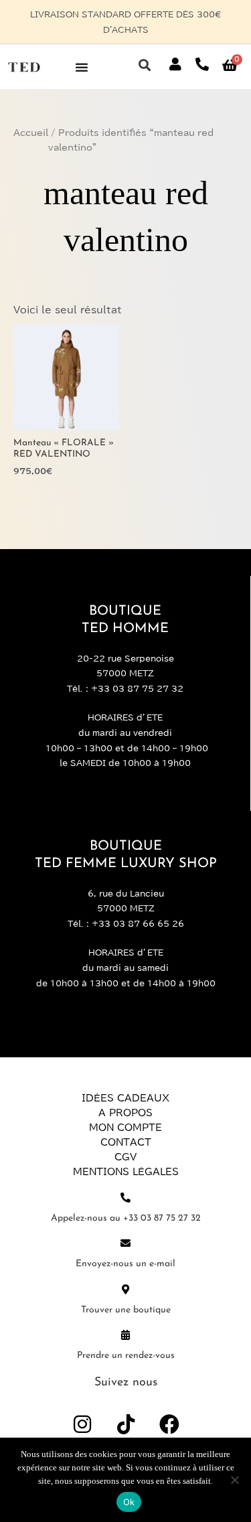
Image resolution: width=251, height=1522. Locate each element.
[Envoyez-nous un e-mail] (125, 1228)
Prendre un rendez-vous (126, 1340)
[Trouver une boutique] (125, 1274)
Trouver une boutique (126, 1295)
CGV (125, 1142)
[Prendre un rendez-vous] (125, 1319)
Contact (125, 1127)
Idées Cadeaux (125, 1083)
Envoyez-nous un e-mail (125, 1249)
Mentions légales (126, 1157)
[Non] (234, 1480)
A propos (125, 1098)
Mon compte (125, 1113)
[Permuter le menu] (81, 51)
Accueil (30, 117)
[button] (144, 50)
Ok (129, 1502)
